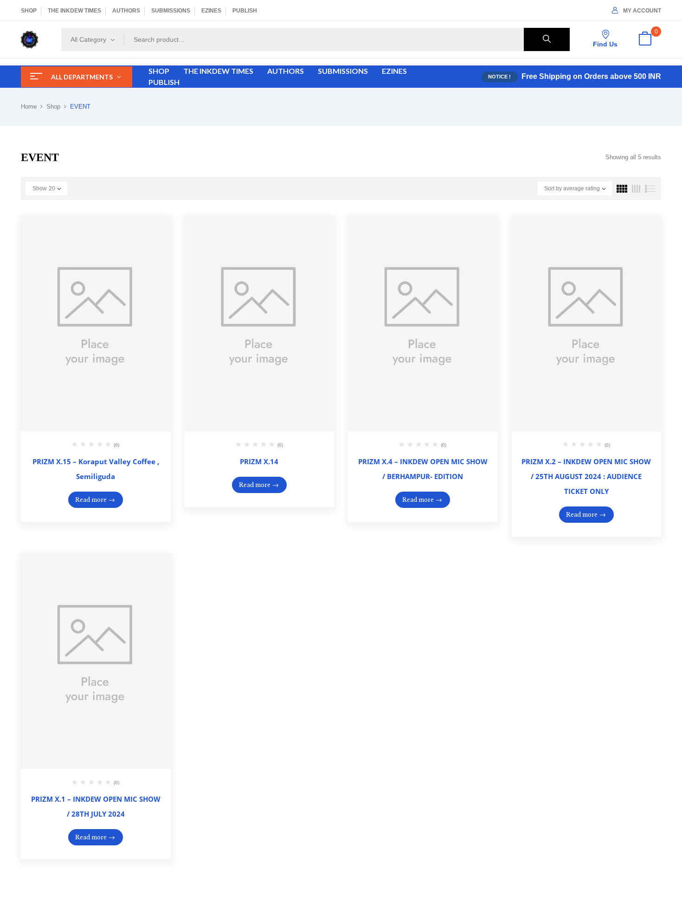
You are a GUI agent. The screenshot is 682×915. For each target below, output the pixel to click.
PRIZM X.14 (259, 461)
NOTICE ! (499, 76)
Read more (91, 499)
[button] (645, 39)
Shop (53, 106)
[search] (547, 39)
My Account (642, 10)
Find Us (605, 44)
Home (29, 106)
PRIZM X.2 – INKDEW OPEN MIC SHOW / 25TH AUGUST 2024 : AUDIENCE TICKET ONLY (586, 476)
